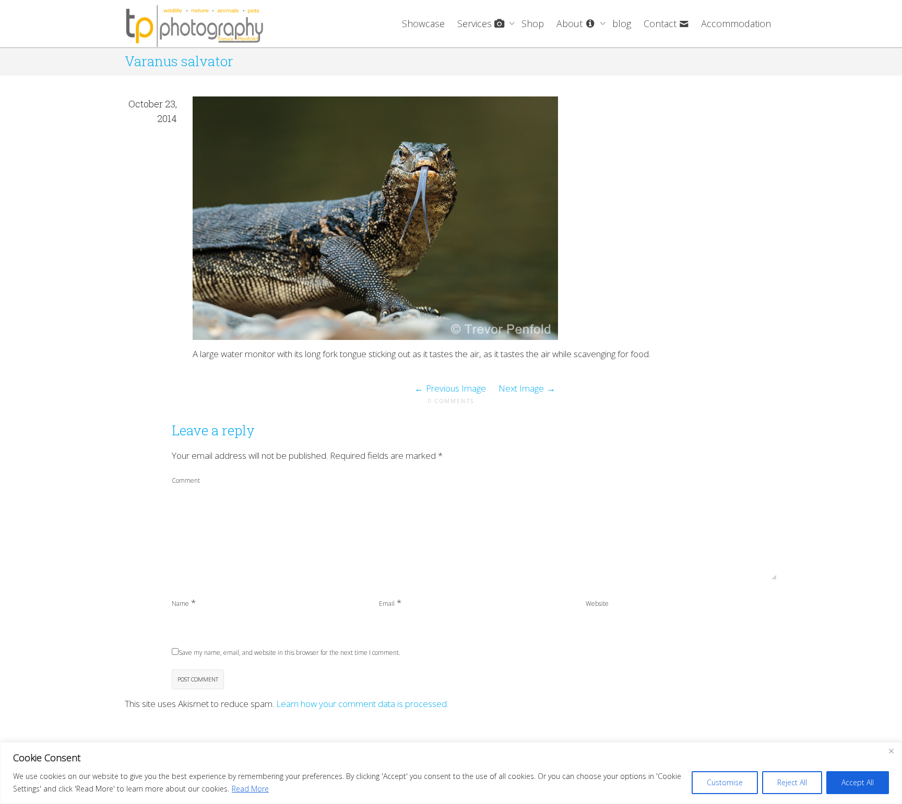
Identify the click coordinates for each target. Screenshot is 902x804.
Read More (250, 789)
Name (180, 603)
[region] (451, 773)
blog (621, 23)
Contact (661, 23)
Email (387, 603)
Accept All (857, 782)
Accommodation (736, 23)
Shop (532, 23)
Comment (186, 480)
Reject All (792, 782)
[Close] (891, 751)
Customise (725, 782)
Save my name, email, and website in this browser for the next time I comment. (289, 652)
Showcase (423, 23)
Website (597, 603)
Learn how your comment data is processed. (362, 704)
